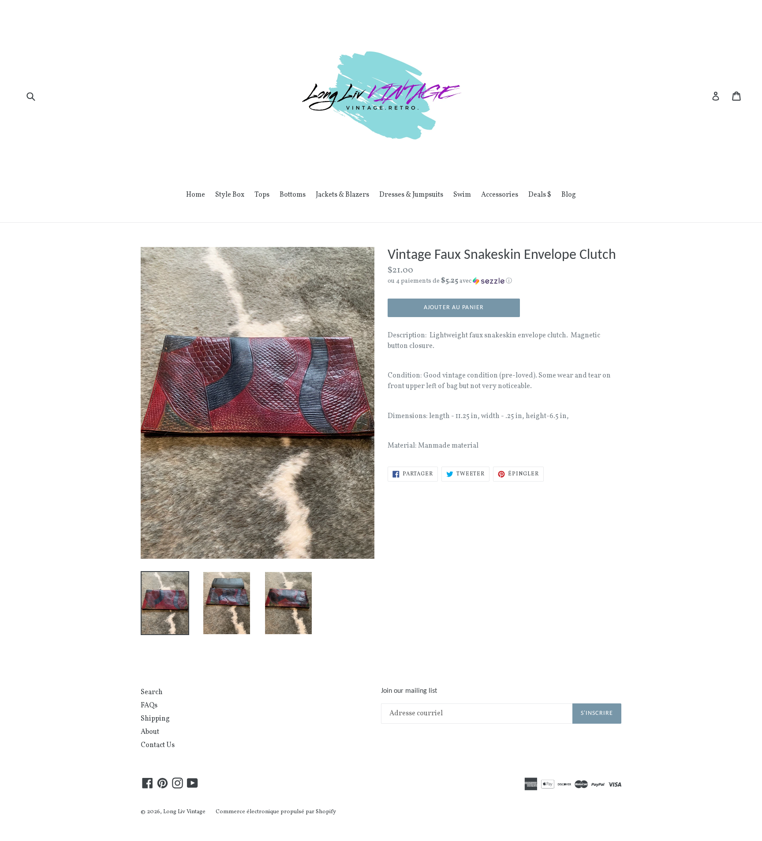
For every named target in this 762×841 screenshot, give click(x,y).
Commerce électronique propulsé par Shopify (276, 812)
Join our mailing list (409, 691)
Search (152, 692)
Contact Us (158, 745)
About (150, 732)
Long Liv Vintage (184, 812)
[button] (504, 281)
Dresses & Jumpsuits (411, 195)
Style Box (229, 195)
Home (195, 195)
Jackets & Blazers (342, 195)
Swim (462, 195)
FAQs (149, 705)
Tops (261, 195)
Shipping (155, 719)
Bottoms (293, 195)
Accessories (499, 195)
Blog (568, 195)
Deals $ (539, 195)
